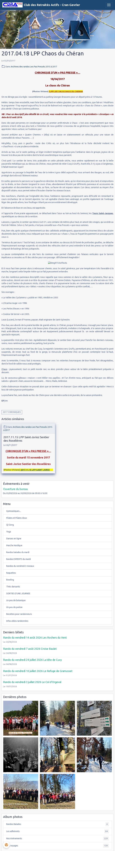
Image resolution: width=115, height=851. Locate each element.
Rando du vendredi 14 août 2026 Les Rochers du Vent (35, 637)
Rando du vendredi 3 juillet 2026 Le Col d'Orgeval (32, 682)
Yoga (8, 531)
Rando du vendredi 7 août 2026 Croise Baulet (30, 648)
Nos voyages (57, 845)
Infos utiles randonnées (17, 621)
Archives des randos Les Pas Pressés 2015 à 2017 (34, 66)
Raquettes (11, 573)
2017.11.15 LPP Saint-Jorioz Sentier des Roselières (26, 439)
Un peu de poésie (14, 607)
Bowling (10, 580)
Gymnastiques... (13, 511)
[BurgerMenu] (109, 4)
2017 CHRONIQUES (12, 412)
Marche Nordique (14, 545)
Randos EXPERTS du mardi (18, 559)
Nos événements (57, 838)
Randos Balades (57, 824)
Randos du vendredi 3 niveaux (20, 566)
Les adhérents (57, 831)
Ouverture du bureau (15, 489)
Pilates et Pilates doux (16, 518)
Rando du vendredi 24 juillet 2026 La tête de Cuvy (32, 659)
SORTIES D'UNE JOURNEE (18, 593)
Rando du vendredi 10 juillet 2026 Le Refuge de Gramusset (37, 671)
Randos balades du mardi (17, 552)
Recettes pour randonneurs (19, 614)
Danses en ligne (13, 538)
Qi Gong (10, 525)
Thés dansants (13, 586)
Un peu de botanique (16, 600)
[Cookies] (6, 844)
